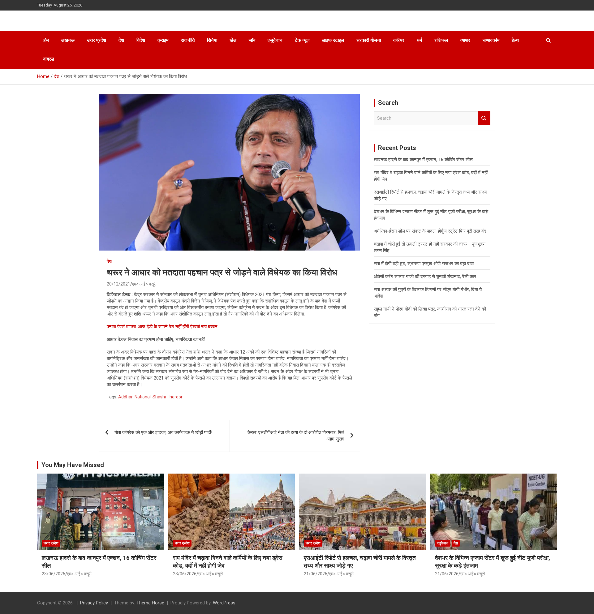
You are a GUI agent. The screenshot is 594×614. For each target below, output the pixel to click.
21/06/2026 (315, 573)
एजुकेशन (275, 40)
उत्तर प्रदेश (96, 40)
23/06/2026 (53, 573)
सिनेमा (212, 40)
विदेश (140, 40)
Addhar (125, 396)
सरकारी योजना (368, 40)
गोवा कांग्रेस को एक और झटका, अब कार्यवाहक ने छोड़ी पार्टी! (163, 432)
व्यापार (465, 40)
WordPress (224, 603)
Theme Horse (150, 603)
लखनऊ (68, 40)
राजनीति (188, 40)
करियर (398, 40)
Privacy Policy (94, 603)
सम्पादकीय (491, 40)
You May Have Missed (72, 465)
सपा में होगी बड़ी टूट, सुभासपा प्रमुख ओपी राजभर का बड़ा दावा (424, 263)
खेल (233, 40)
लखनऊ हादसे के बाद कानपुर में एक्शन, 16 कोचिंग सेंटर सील (423, 159)
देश (121, 40)
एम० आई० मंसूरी (144, 283)
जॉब (252, 40)
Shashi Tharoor (168, 396)
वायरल (48, 59)
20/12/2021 (118, 283)
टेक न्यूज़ (302, 40)
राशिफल (441, 40)
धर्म (419, 40)
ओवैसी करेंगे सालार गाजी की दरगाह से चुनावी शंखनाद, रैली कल (425, 276)
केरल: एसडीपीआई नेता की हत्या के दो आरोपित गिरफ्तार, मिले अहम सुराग (296, 436)
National (143, 396)
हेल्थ (515, 40)
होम (46, 40)
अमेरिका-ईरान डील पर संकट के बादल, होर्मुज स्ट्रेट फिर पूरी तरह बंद (430, 231)
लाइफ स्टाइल (333, 40)
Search (484, 118)
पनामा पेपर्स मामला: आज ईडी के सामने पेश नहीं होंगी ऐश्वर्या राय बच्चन (162, 326)
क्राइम (163, 40)
